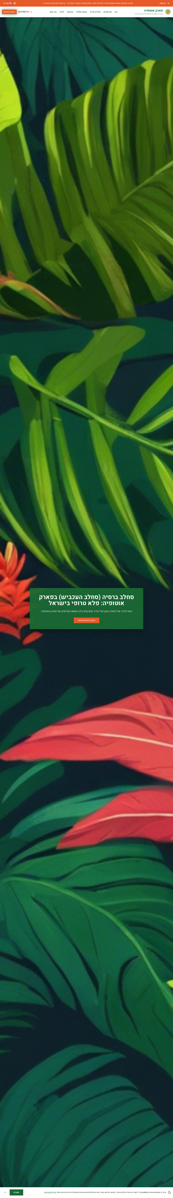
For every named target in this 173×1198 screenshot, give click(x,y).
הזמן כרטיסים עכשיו (86, 620)
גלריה (62, 11)
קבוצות (70, 11)
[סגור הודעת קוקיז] (5, 1192)
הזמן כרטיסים (9, 11)
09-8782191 (23, 11)
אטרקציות (107, 11)
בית (116, 11)
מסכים (16, 1192)
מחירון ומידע (95, 11)
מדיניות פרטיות (50, 1192)
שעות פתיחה (81, 11)
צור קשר (53, 11)
